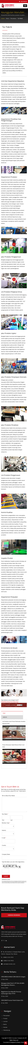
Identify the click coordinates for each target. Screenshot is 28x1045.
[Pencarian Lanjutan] (25, 1043)
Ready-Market (21, 1042)
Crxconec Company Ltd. (18, 1038)
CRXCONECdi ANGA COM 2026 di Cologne (13, 977)
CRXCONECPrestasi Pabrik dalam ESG (12, 1000)
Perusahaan (13, 18)
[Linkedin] (6, 941)
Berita (5, 1024)
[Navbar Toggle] (25, 5)
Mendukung (6, 1030)
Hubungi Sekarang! (14, 915)
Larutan (5, 1021)
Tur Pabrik (20, 18)
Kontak (5, 1027)
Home (7, 18)
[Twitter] (4, 941)
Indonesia (24, 1)
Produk (5, 1018)
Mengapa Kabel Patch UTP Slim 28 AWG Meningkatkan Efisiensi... (12, 984)
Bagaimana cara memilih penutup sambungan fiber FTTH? (11, 992)
